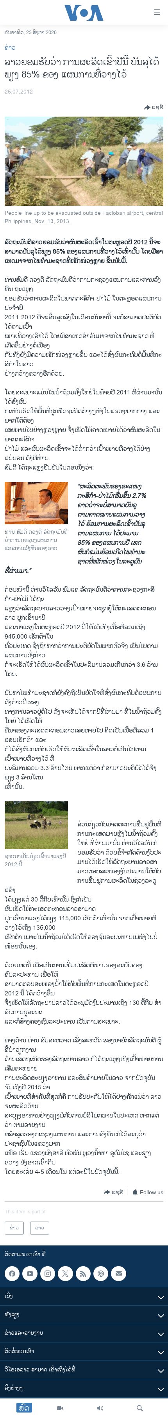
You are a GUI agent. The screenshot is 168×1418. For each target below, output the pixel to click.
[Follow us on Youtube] (29, 1273)
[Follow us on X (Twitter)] (65, 1273)
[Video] (60, 1408)
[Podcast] (100, 1273)
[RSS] (83, 1273)
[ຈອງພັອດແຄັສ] (118, 1273)
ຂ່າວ (10, 48)
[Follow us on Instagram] (47, 1273)
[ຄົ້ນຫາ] (140, 1408)
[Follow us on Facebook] (12, 1273)
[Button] (153, 107)
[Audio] (100, 1408)
